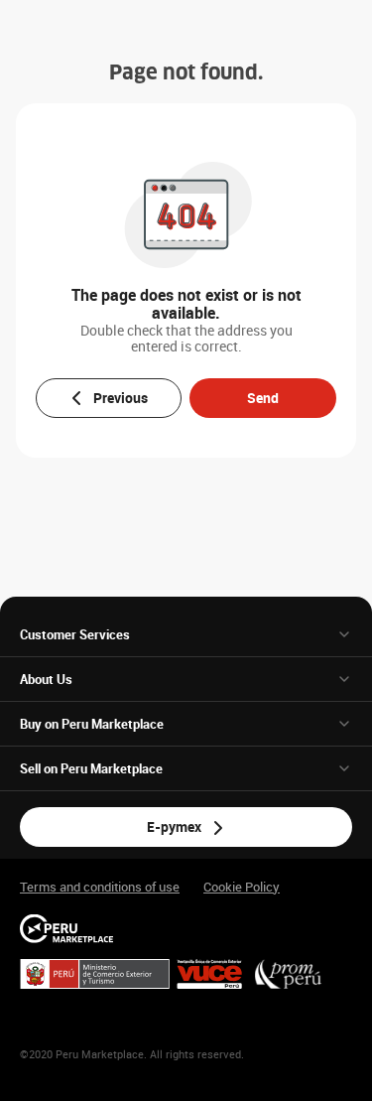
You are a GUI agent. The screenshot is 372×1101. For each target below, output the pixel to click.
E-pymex (174, 826)
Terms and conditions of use (100, 887)
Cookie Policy (241, 887)
